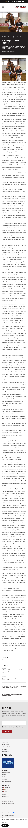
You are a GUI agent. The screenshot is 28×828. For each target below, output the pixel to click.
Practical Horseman (6, 772)
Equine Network (5, 744)
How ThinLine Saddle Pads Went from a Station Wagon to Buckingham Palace (14, 687)
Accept (5, 825)
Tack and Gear (5, 684)
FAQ (6, 791)
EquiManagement (6, 776)
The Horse (4, 779)
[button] (13, 37)
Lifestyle (4, 668)
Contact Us (7, 787)
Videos (6, 789)
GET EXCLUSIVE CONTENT (16, 1)
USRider (4, 794)
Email (4, 720)
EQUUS (4, 774)
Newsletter (4, 749)
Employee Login (5, 751)
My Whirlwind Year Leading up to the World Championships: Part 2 (13, 670)
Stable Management (6, 781)
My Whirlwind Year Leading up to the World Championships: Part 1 (13, 679)
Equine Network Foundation (8, 803)
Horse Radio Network (6, 806)
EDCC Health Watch (6, 798)
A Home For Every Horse (7, 801)
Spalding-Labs (5, 796)
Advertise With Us (6, 746)
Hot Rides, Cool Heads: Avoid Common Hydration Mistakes (12, 695)
